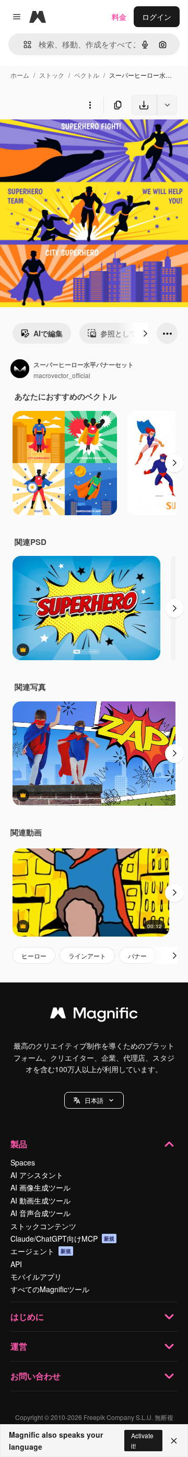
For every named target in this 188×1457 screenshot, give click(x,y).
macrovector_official (61, 375)
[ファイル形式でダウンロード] (167, 104)
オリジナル (71, 139)
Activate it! (142, 1440)
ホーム (19, 74)
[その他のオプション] (89, 104)
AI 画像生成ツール (40, 1187)
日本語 (94, 1100)
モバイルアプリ (36, 1276)
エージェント (40, 1251)
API (16, 1264)
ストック (51, 74)
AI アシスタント (36, 1175)
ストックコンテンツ (43, 1226)
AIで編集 (48, 333)
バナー (137, 955)
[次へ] (145, 333)
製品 (18, 1144)
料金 (119, 16)
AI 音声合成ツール (40, 1213)
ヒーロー (33, 955)
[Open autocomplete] (23, 44)
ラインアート (87, 955)
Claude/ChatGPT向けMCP (62, 1238)
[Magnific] (94, 1015)
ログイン (156, 16)
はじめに (27, 1316)
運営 (18, 1346)
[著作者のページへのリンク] (19, 369)
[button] (94, 1100)
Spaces (22, 1162)
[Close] (174, 1441)
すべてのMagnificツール (49, 1289)
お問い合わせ (35, 1376)
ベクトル (86, 74)
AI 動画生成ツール (40, 1200)
